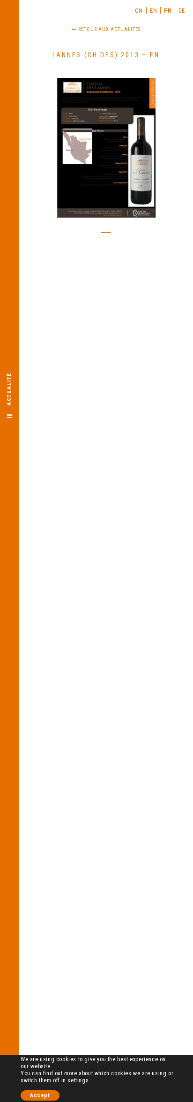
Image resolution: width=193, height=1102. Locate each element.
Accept (40, 1095)
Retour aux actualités (109, 29)
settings (78, 1080)
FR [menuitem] (167, 10)
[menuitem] (139, 10)
